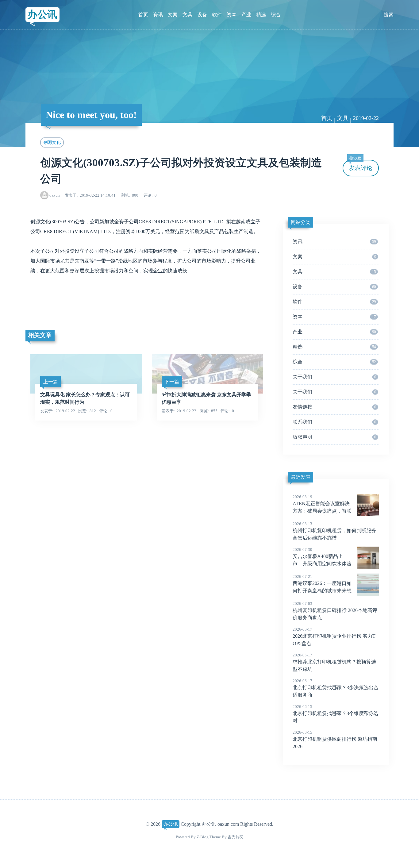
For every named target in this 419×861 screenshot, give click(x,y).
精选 (261, 14)
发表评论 (360, 165)
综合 (276, 14)
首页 (143, 14)
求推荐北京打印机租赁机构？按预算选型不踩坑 (334, 662)
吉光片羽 (236, 837)
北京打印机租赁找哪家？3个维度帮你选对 (336, 713)
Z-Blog (203, 837)
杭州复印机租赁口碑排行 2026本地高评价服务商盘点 (335, 610)
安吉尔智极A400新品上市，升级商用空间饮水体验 (322, 556)
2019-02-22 (366, 118)
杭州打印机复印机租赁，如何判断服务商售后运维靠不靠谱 (334, 530)
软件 (217, 14)
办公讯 (42, 14)
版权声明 (334, 437)
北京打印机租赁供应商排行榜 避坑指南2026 (335, 739)
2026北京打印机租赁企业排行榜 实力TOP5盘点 (334, 636)
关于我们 (334, 376)
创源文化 (52, 142)
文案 (173, 14)
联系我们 (334, 422)
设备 (202, 14)
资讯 (158, 14)
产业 (246, 14)
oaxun (54, 195)
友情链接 (334, 406)
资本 (231, 14)
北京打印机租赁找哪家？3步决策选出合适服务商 (336, 688)
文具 (187, 14)
